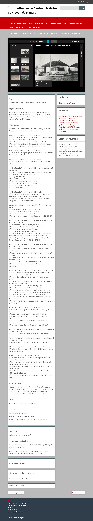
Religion (76, 125)
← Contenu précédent (16, 493)
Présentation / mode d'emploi (19, 19)
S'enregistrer (87, 2)
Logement (62, 122)
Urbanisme (62, 131)
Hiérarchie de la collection (43, 19)
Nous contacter (34, 27)
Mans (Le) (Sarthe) (72, 122)
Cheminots (71, 116)
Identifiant (78, 2)
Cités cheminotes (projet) (67, 103)
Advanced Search (80, 8)
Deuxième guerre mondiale (67, 120)
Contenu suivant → (78, 493)
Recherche (83, 8)
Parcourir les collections (65, 19)
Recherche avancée (75, 23)
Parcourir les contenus (17, 23)
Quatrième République (66, 125)
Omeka (26, 518)
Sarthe (65, 127)
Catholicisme (63, 116)
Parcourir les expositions (38, 23)
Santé (61, 127)
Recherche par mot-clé (58, 23)
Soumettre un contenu (17, 27)
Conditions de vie (72, 118)
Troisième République (73, 129)
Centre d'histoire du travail (16, 501)
